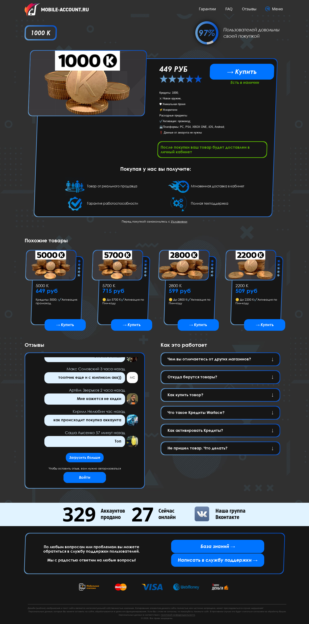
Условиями (179, 221)
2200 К (241, 285)
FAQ (228, 8)
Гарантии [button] (207, 8)
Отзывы (249, 8)
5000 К (42, 285)
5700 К (108, 285)
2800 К (175, 285)
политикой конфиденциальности (178, 614)
